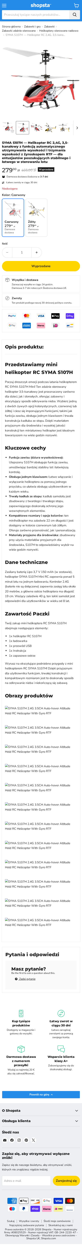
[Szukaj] (74, 14)
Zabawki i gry (32, 26)
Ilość (5, 243)
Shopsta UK (33, 1238)
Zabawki (49, 26)
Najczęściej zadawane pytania (26, 1225)
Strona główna (11, 26)
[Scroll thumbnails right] (76, 128)
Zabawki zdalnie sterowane (19, 31)
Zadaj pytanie (26, 979)
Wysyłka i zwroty (29, 1221)
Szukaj (11, 1221)
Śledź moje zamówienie (57, 1221)
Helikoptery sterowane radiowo (58, 31)
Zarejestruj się (66, 1181)
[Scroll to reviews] (41, 166)
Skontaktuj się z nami (60, 1225)
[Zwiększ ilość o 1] (37, 252)
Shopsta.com (48, 1238)
